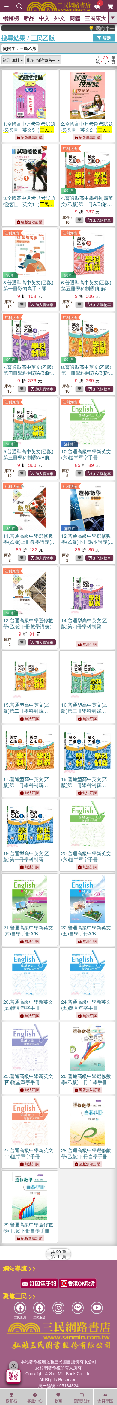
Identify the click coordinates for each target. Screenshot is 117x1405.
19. (26, 859)
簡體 (75, 18)
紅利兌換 (70, 148)
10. (86, 454)
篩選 (106, 38)
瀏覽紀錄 (82, 1400)
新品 (29, 18)
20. (86, 856)
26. (86, 1079)
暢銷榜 (11, 18)
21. (28, 930)
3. (29, 203)
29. (28, 1227)
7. (29, 372)
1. (29, 129)
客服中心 (35, 1400)
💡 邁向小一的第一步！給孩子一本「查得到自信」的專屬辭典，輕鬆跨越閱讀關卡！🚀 (94, 28)
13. (29, 626)
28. (86, 1153)
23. (28, 1004)
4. (87, 203)
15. (26, 710)
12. (87, 541)
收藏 (58, 1400)
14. (84, 626)
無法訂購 (89, 644)
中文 (44, 18)
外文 (59, 18)
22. (86, 930)
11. (29, 541)
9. (29, 457)
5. (28, 288)
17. (26, 785)
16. (84, 710)
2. (87, 129)
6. (86, 288)
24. (86, 1004)
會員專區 (105, 1400)
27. (28, 1153)
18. (84, 785)
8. (87, 372)
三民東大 (95, 18)
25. (28, 1079)
